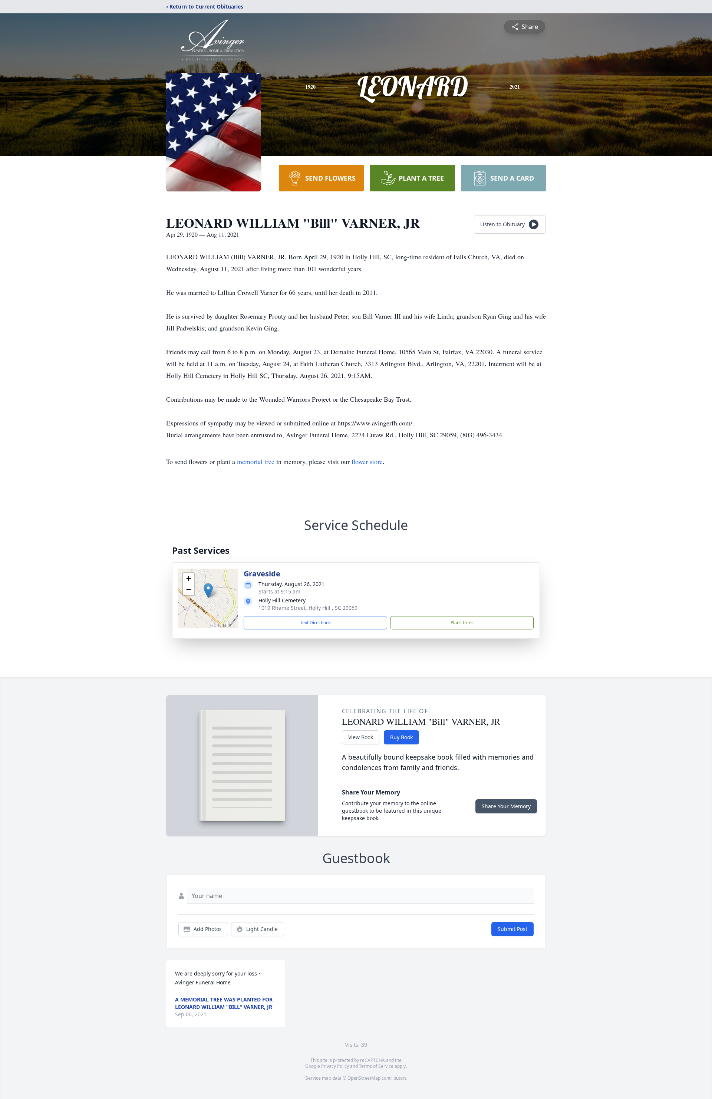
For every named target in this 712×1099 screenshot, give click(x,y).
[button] (208, 590)
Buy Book (401, 737)
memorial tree (255, 461)
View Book (360, 737)
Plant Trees (462, 622)
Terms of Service (376, 1066)
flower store (367, 461)
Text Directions (315, 622)
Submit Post (512, 928)
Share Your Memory (506, 806)
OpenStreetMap (363, 1078)
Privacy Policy (335, 1066)
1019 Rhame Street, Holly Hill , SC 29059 (307, 607)
